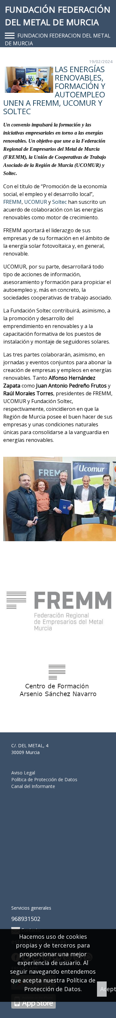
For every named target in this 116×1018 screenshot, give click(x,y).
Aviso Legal (23, 773)
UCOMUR (35, 201)
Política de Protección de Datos (44, 779)
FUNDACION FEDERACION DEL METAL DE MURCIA (58, 39)
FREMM (12, 201)
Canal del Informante (33, 786)
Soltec (59, 201)
